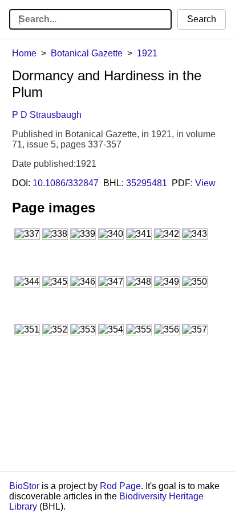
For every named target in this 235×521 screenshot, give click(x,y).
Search (201, 19)
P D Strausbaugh (47, 115)
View (205, 183)
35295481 (146, 183)
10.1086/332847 (66, 183)
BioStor (24, 486)
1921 (147, 53)
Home (24, 53)
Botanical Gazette (87, 53)
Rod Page (120, 486)
